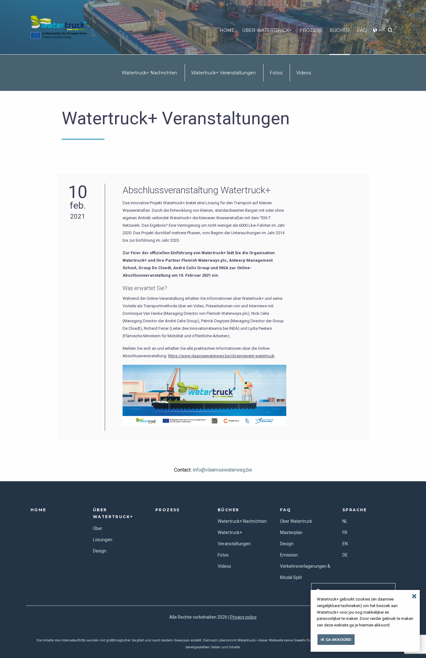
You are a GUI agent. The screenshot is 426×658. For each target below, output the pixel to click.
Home (227, 30)
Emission (289, 554)
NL (344, 521)
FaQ (285, 509)
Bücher (228, 509)
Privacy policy (243, 617)
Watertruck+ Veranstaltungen (223, 73)
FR (344, 532)
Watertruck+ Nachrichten (149, 73)
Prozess (310, 30)
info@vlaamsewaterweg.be (222, 470)
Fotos (276, 73)
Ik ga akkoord (336, 639)
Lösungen (102, 539)
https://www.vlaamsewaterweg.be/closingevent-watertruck (221, 356)
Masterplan (291, 532)
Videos (303, 73)
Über (97, 528)
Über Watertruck (296, 521)
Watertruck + (59, 26)
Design (99, 550)
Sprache (354, 509)
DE (345, 554)
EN (345, 543)
